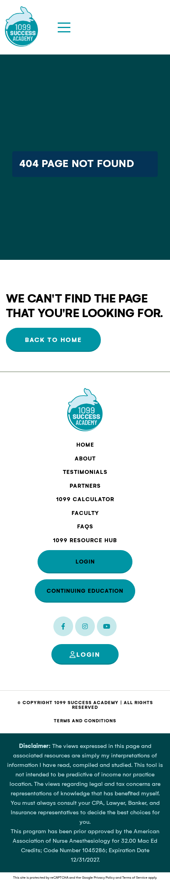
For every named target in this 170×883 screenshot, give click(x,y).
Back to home (53, 340)
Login (85, 561)
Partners (85, 486)
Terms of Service (134, 877)
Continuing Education (85, 591)
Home (85, 445)
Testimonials (85, 472)
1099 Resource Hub (85, 540)
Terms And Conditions (85, 720)
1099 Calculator (85, 499)
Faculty (85, 513)
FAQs (85, 526)
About (85, 458)
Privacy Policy (104, 877)
